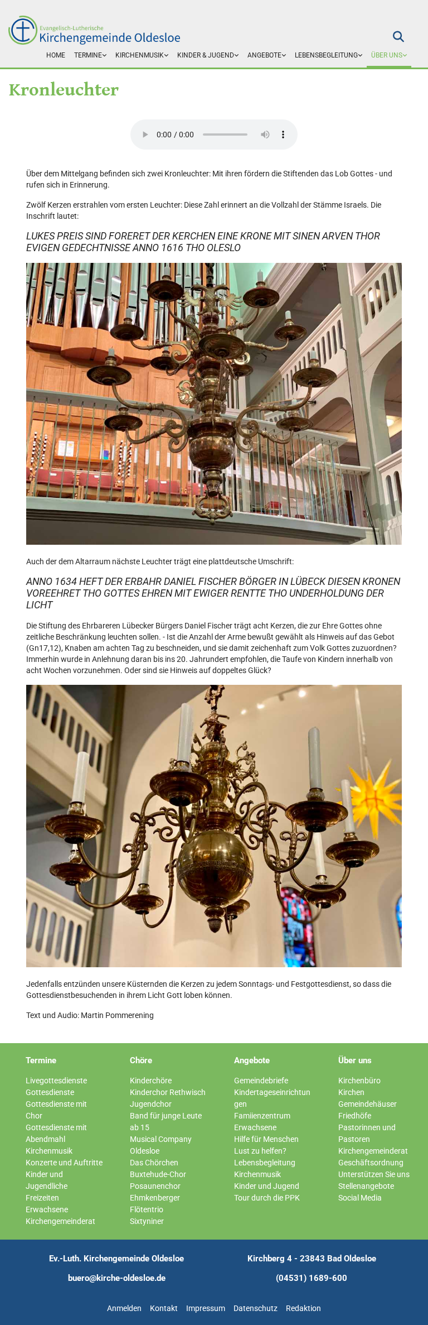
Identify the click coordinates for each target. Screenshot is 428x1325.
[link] (90, 56)
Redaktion (303, 1308)
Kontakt (164, 1308)
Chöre (141, 1060)
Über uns (386, 55)
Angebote (264, 55)
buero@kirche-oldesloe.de (117, 1278)
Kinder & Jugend (205, 55)
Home (55, 55)
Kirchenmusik (139, 55)
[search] (398, 36)
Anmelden (124, 1308)
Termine (88, 55)
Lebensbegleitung (326, 55)
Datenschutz (256, 1308)
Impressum (205, 1308)
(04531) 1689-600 (311, 1278)
